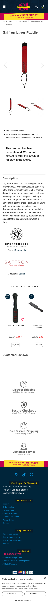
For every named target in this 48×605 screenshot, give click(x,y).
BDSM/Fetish (21, 21)
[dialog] (24, 590)
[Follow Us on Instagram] (16, 474)
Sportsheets (20, 250)
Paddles (8, 25)
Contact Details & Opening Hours (16, 560)
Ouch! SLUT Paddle (15, 325)
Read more (33, 589)
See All (6, 543)
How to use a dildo (10, 534)
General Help (8, 510)
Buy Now (15, 345)
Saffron (22, 273)
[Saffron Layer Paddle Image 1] (24, 65)
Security (6, 504)
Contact (6, 523)
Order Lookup (8, 507)
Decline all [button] (35, 594)
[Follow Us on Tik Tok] (24, 474)
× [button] (45, 578)
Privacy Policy (8, 520)
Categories (7, 21)
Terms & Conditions (11, 516)
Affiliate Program (10, 564)
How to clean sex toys (12, 537)
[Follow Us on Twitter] (31, 474)
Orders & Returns (10, 513)
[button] (4, 6)
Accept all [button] (12, 594)
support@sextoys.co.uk (12, 557)
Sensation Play (36, 21)
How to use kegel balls (12, 540)
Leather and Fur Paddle (39, 326)
